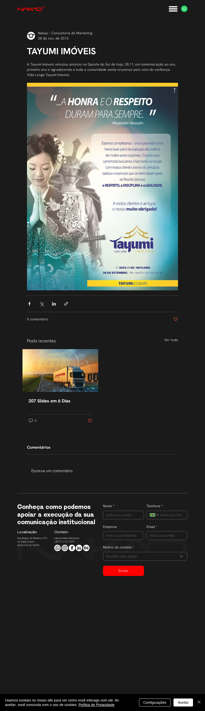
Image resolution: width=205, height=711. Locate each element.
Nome (108, 506)
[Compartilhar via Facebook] (29, 303)
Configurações (154, 702)
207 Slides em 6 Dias (49, 401)
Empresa (110, 526)
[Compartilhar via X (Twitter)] (41, 303)
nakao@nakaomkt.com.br (67, 538)
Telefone (154, 506)
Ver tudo (171, 340)
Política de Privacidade (96, 705)
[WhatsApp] (184, 9)
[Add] (57, 548)
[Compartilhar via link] (66, 303)
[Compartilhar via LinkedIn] (54, 303)
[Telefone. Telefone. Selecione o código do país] (154, 515)
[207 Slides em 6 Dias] (60, 370)
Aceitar (183, 702)
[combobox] (145, 556)
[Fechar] (199, 702)
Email (151, 526)
